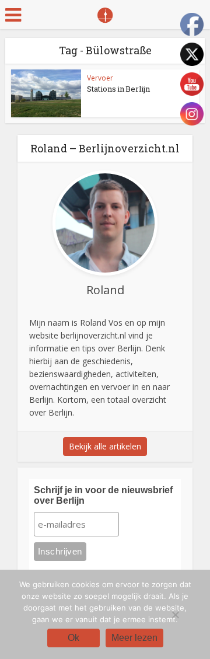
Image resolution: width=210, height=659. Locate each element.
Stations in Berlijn (118, 88)
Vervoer (100, 78)
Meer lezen (134, 638)
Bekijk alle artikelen (105, 446)
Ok (73, 638)
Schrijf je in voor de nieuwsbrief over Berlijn (103, 495)
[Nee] (175, 614)
